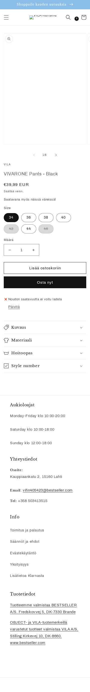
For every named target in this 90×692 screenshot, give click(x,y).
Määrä (8, 240)
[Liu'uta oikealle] (56, 155)
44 (28, 229)
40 (63, 217)
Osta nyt (45, 282)
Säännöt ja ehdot (25, 541)
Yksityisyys (19, 564)
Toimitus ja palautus (27, 530)
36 (28, 217)
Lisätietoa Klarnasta (27, 576)
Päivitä (14, 307)
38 (46, 217)
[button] (6, 17)
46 (46, 229)
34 (11, 217)
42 (11, 229)
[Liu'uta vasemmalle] (34, 155)
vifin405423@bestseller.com (48, 490)
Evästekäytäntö (23, 553)
